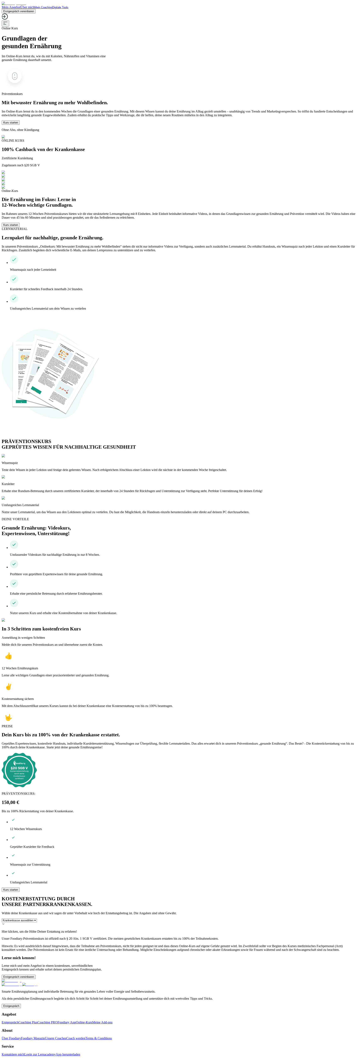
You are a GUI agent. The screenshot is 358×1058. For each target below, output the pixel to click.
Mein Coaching (43, 7)
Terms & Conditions (98, 1038)
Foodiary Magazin (33, 1038)
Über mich (27, 7)
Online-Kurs (84, 1022)
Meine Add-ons (102, 1022)
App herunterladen (68, 1054)
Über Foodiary (11, 1038)
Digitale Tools (60, 7)
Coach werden (75, 1038)
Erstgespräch (11, 1006)
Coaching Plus (27, 1022)
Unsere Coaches (55, 1038)
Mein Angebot (11, 7)
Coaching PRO (47, 1022)
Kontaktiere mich (13, 1054)
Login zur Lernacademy (40, 1054)
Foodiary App (67, 1022)
